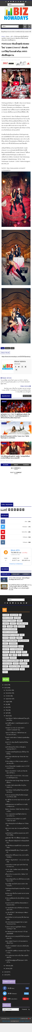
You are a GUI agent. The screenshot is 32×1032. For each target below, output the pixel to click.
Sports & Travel (14, 666)
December (9, 690)
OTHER (15, 654)
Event (22, 635)
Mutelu (5, 654)
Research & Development (10, 660)
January (8, 968)
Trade (22, 669)
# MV (12, 348)
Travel (5, 672)
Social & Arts (7, 663)
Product (5, 657)
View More (28, 396)
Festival (12, 637)
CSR (27, 31)
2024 (5, 972)
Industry (6, 649)
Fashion (5, 637)
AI (20, 615)
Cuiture (10, 626)
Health (21, 646)
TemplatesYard (6, 1021)
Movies (19, 652)
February (8, 965)
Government (13, 643)
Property (13, 657)
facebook (26, 464)
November (9, 693)
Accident (5, 615)
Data (15, 626)
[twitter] (8, 1)
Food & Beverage (23, 640)
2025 (5, 687)
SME (21, 660)
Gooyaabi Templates (24, 1021)
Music (7, 36)
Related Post (6, 396)
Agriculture (14, 615)
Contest (12, 623)
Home (3, 36)
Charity (19, 620)
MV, (19, 60)
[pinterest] (11, 1)
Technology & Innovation (11, 669)
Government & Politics (10, 646)
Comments (26, 574)
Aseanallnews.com (15, 1018)
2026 (5, 685)
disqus (16, 464)
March (7, 716)
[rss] (18, 1)
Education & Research (9, 629)
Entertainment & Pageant (10, 635)
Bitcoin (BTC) (15, 550)
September (9, 698)
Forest (5, 643)
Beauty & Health (8, 617)
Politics (25, 654)
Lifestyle (6, 652)
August (8, 701)
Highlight (16, 574)
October (8, 696)
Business (17, 617)
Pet (20, 654)
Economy (21, 626)
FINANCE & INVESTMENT (9, 640)
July (7, 704)
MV (12, 36)
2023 (5, 975)
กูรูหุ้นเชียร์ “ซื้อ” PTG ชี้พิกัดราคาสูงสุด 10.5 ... (17, 838)
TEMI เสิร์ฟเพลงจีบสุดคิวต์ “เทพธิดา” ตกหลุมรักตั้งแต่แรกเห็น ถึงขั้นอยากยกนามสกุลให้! (15, 457)
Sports (5, 666)
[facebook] (6, 1)
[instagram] (23, 1)
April (7, 713)
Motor (13, 652)
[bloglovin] (13, 1)
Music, (16, 60)
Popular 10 (6, 574)
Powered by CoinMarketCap (16, 563)
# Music (7, 348)
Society (15, 663)
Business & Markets (9, 620)
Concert (5, 623)
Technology (24, 666)
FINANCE (19, 637)
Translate (8, 1011)
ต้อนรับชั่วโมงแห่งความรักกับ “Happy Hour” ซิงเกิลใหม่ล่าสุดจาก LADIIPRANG (15, 437)
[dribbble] (16, 1)
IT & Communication (16, 649)
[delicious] (26, 1)
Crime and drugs (22, 623)
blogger (5, 464)
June (7, 707)
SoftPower (23, 663)
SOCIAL (26, 660)
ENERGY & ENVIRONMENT (10, 632)
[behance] (21, 1)
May (7, 710)
